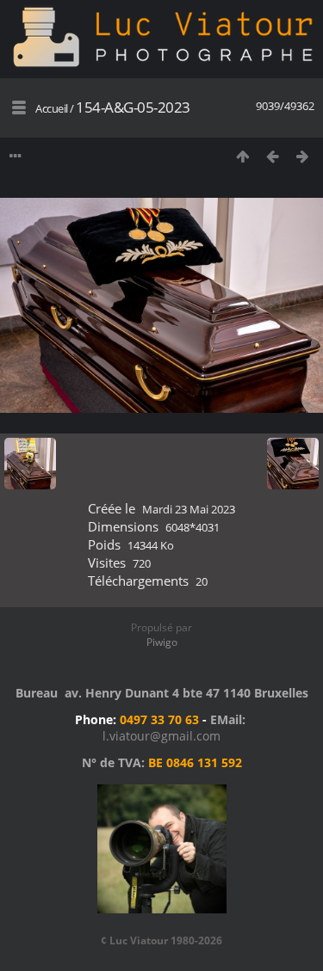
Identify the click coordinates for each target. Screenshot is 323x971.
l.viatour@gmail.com (161, 736)
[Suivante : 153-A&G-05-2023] (303, 156)
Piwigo (161, 642)
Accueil (51, 108)
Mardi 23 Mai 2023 (188, 509)
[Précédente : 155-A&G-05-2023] (273, 156)
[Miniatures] (242, 156)
